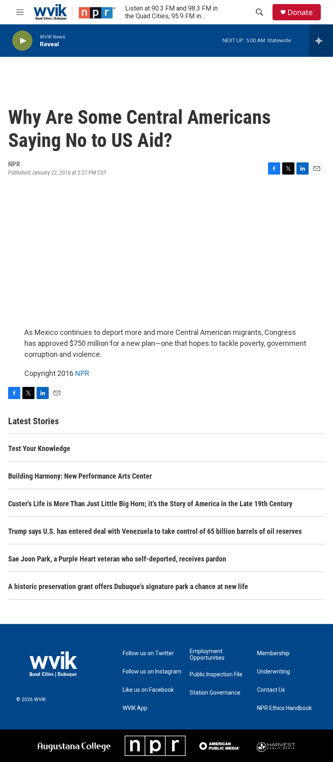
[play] (22, 40)
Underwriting (273, 672)
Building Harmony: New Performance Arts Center (80, 476)
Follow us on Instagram (152, 672)
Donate (300, 12)
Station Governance (215, 693)
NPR (82, 373)
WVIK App (135, 708)
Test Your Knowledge (39, 448)
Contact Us (271, 690)
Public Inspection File (216, 674)
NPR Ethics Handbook (284, 708)
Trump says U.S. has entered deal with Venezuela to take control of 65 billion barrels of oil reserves (155, 531)
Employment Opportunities (207, 654)
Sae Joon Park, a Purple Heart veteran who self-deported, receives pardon (117, 559)
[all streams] (321, 40)
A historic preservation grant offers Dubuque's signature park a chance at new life (128, 586)
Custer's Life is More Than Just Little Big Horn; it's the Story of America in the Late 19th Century (150, 503)
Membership (273, 653)
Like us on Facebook (148, 690)
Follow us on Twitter (148, 653)
